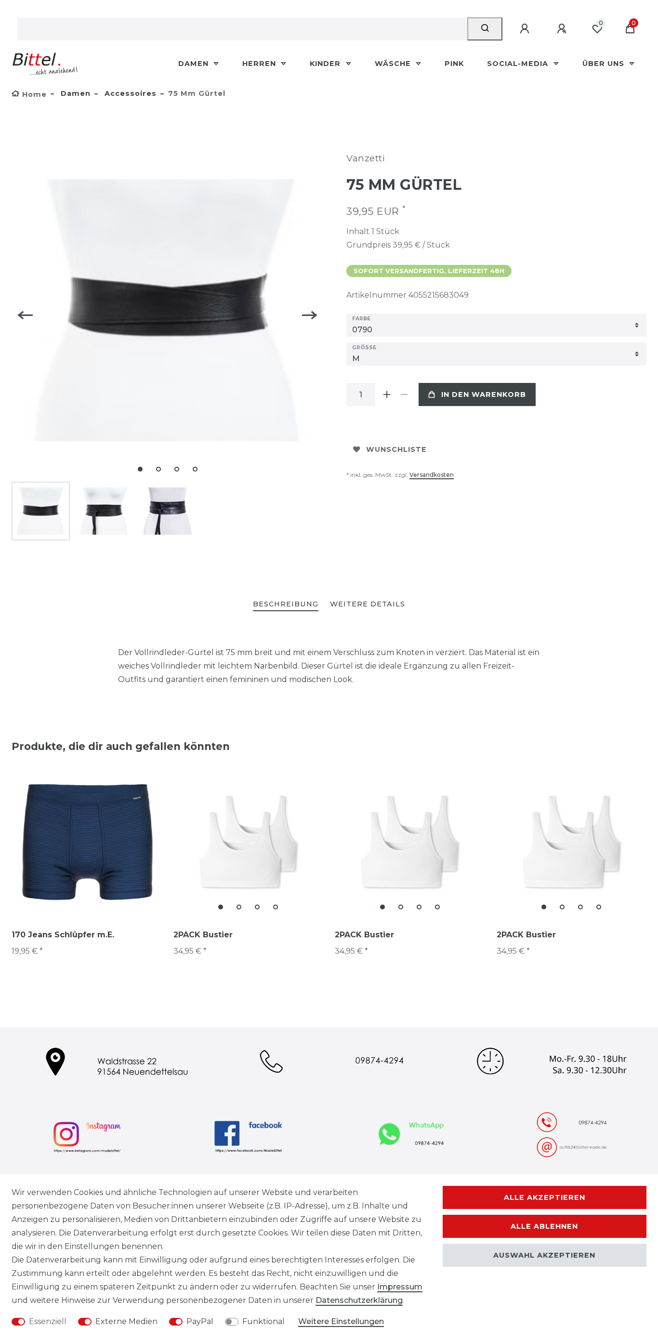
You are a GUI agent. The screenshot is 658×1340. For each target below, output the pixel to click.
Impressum (399, 1286)
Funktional (263, 1321)
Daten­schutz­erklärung (359, 1300)
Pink (454, 63)
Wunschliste (396, 449)
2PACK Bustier (203, 934)
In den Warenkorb (483, 394)
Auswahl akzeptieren (544, 1255)
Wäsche (394, 63)
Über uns (604, 63)
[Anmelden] (526, 29)
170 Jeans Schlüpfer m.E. (63, 934)
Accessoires (129, 93)
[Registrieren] (563, 29)
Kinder (326, 63)
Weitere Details (367, 604)
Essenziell (47, 1321)
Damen (194, 63)
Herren (260, 63)
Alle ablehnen (544, 1226)
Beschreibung (285, 604)
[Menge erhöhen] (386, 394)
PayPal (199, 1321)
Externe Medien (126, 1321)
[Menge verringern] (404, 394)
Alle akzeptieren (544, 1197)
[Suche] (484, 28)
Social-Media (519, 63)
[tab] (285, 605)
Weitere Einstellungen (341, 1321)
